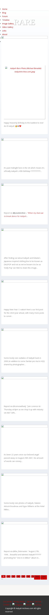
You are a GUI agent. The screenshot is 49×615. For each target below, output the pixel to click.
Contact (6, 604)
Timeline (5, 20)
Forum (5, 16)
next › (37, 577)
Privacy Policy (19, 601)
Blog (4, 12)
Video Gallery (7, 27)
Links (4, 30)
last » (43, 577)
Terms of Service (34, 601)
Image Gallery (8, 23)
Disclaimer (7, 601)
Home (4, 9)
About (4, 34)
